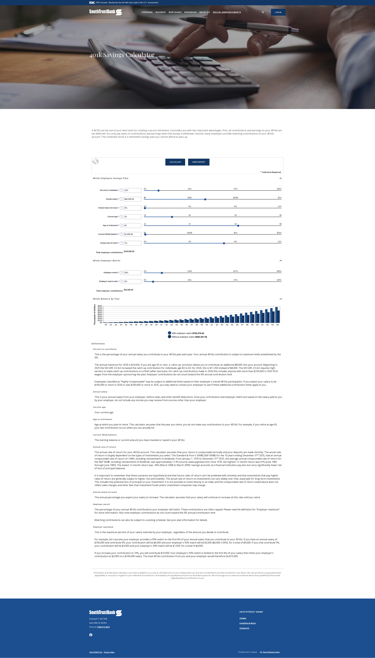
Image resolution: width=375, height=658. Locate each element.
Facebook (90, 634)
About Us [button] (204, 12)
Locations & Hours (248, 623)
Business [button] (161, 12)
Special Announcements (227, 12)
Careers (243, 618)
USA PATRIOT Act (95, 652)
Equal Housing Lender (271, 652)
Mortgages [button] (175, 12)
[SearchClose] (263, 12)
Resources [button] (190, 12)
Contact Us (244, 628)
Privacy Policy (109, 652)
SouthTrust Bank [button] (251, 611)
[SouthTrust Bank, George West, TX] (105, 12)
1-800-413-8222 (103, 627)
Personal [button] (147, 12)
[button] (187, 178)
